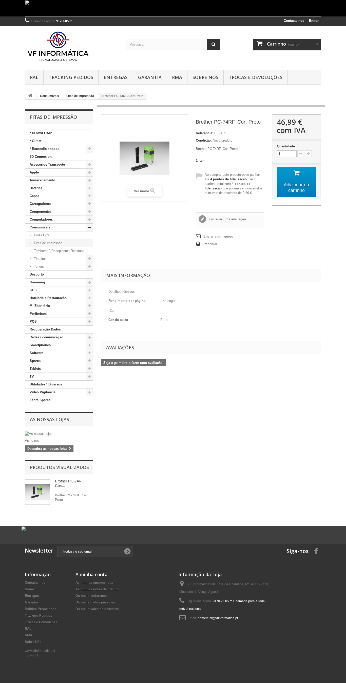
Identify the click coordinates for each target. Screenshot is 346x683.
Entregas (116, 77)
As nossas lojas (49, 419)
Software (36, 353)
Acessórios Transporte (47, 164)
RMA (177, 77)
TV (32, 376)
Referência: (204, 133)
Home (29, 589)
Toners (38, 266)
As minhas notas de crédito (97, 589)
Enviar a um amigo (218, 236)
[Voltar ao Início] (30, 96)
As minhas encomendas (94, 582)
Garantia (150, 77)
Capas (34, 196)
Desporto (37, 274)
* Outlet (35, 141)
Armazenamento (42, 180)
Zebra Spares (40, 400)
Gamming (37, 282)
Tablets (35, 368)
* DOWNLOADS (41, 133)
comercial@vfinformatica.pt (218, 618)
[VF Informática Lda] (72, 47)
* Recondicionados (44, 149)
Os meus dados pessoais (95, 602)
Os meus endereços (91, 596)
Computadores (41, 219)
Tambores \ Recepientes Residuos (58, 251)
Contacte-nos (294, 21)
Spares (35, 361)
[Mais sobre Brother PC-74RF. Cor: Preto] (37, 492)
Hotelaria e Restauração (48, 298)
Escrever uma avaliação (227, 219)
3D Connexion (41, 157)
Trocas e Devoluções (255, 77)
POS (33, 321)
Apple (34, 172)
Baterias (36, 188)
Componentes (40, 211)
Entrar (314, 21)
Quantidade (286, 146)
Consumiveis (40, 227)
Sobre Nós (205, 77)
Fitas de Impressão (47, 243)
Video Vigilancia (42, 392)
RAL (34, 77)
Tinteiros (40, 259)
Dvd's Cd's (41, 235)
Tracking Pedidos (71, 77)
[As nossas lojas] (59, 434)
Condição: (204, 140)
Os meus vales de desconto (97, 609)
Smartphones (40, 345)
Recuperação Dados (45, 329)
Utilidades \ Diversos (46, 384)
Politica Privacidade (40, 609)
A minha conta (91, 574)
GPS (33, 290)
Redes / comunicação (46, 337)
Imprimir (210, 244)
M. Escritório (40, 306)
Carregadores (40, 204)
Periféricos (38, 314)
